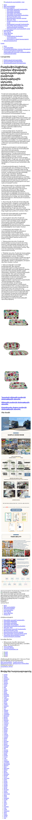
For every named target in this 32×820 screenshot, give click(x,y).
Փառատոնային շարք (14, 16)
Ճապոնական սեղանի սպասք (16, 18)
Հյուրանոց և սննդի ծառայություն (18, 39)
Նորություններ (8, 30)
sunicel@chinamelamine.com (11, 649)
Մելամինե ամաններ (13, 12)
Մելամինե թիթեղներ (13, 10)
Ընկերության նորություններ (13, 60)
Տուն (5, 4)
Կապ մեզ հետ (8, 33)
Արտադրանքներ (9, 7)
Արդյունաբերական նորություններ (15, 63)
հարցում (3, 601)
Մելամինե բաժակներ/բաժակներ (17, 15)
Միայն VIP (7, 614)
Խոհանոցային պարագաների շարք (18, 28)
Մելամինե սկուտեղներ (14, 13)
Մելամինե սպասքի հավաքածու (17, 9)
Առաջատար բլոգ (6, 663)
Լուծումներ (7, 34)
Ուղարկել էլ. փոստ (7, 666)
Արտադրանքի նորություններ (13, 61)
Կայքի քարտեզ (18, 662)
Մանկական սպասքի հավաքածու (18, 24)
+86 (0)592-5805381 (9, 648)
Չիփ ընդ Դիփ (11, 19)
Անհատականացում (10, 40)
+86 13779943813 (8, 646)
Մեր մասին (7, 31)
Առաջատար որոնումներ (21, 663)
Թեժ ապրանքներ (9, 6)
